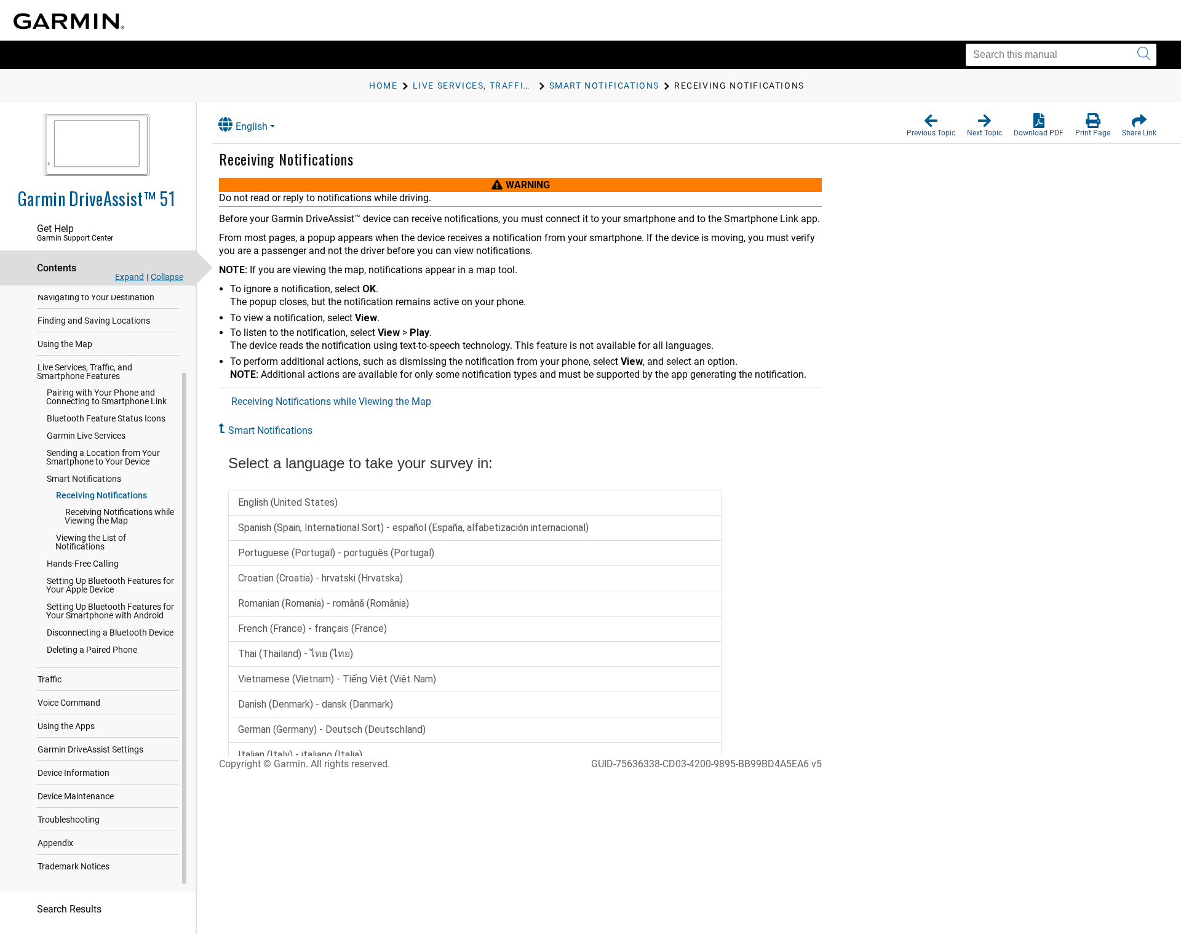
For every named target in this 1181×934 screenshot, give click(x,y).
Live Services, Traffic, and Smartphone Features (84, 371)
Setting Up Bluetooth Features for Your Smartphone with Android (110, 611)
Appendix (55, 843)
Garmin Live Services (86, 436)
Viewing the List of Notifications (90, 542)
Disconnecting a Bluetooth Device (110, 632)
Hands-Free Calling (83, 564)
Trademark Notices (73, 866)
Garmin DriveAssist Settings (90, 749)
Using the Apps (66, 726)
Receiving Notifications (101, 495)
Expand (129, 277)
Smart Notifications (84, 479)
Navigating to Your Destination (96, 297)
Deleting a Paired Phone (92, 650)
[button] (931, 125)
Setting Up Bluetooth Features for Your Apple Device (110, 585)
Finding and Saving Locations (94, 320)
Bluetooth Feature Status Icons (106, 418)
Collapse (167, 277)
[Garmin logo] (69, 21)
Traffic (50, 679)
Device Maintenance (76, 796)
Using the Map (65, 344)
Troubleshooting (69, 819)
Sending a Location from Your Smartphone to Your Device (103, 457)
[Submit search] (1143, 55)
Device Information (73, 773)
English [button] (252, 126)
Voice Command (69, 703)
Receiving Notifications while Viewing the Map (119, 516)
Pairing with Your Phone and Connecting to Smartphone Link (106, 397)
